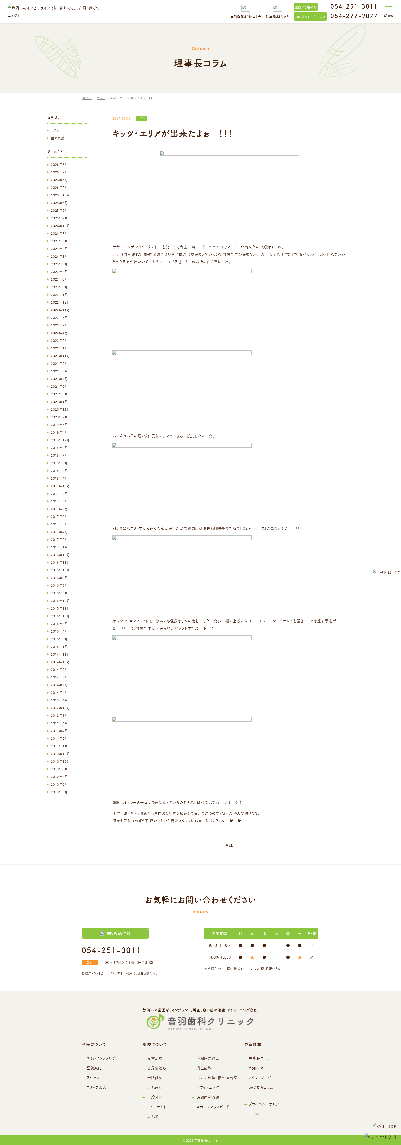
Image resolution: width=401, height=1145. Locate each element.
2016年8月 (59, 585)
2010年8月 (59, 768)
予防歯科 (155, 1077)
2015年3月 (59, 638)
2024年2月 (59, 248)
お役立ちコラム (261, 1087)
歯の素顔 (57, 138)
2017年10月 (60, 485)
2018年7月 (59, 455)
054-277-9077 (354, 16)
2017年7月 (59, 508)
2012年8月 (59, 715)
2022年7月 (59, 325)
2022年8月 (59, 317)
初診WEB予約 (118, 933)
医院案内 (94, 1068)
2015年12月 (60, 600)
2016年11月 (60, 562)
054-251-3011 (354, 6)
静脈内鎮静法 (208, 1058)
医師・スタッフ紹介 (101, 1058)
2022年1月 (59, 348)
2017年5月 (59, 524)
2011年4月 (59, 730)
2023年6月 (59, 279)
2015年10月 (60, 615)
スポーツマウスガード (213, 1107)
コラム (101, 98)
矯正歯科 (204, 1068)
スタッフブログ (260, 1077)
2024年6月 (59, 240)
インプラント (156, 1107)
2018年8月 (59, 447)
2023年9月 (59, 263)
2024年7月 (59, 233)
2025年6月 (59, 202)
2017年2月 (59, 539)
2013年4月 (59, 700)
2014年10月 (60, 661)
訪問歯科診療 (208, 1097)
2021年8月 (59, 371)
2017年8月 (59, 501)
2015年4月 (59, 631)
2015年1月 (59, 646)
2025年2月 (59, 218)
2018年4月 (59, 478)
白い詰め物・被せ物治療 (216, 1077)
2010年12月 (60, 753)
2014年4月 (59, 692)
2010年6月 (59, 784)
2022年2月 (59, 340)
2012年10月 (60, 707)
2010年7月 (59, 776)
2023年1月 (59, 294)
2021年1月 (59, 401)
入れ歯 (152, 1116)
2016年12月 (60, 554)
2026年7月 (59, 172)
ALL (229, 845)
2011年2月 (59, 738)
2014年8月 (59, 677)
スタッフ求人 (96, 1087)
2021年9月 (59, 363)
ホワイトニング (208, 1087)
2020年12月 (60, 409)
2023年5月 (59, 286)
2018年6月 (59, 462)
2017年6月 (59, 516)
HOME (87, 98)
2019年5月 (59, 424)
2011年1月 (59, 745)
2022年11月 (60, 309)
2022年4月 (59, 332)
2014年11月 (60, 654)
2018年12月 (60, 439)
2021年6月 (59, 386)
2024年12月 (60, 225)
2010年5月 (59, 791)
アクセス (93, 1077)
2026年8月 (59, 164)
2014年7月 (59, 684)
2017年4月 (59, 531)
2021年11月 (60, 355)
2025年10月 (60, 195)
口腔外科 (155, 1097)
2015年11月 (60, 608)
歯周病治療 (157, 1068)
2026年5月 (59, 187)
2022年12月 (60, 302)
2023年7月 (59, 271)
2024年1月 (59, 256)
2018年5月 (59, 470)
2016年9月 (59, 577)
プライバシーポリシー (266, 1104)
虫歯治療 (155, 1058)
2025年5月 (59, 210)
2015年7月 (59, 623)
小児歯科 (155, 1087)
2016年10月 (60, 569)
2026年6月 (59, 179)
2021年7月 (59, 378)
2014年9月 (59, 669)
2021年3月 (59, 394)
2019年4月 (59, 432)
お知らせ (256, 1068)
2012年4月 (59, 723)
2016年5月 (59, 592)
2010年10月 (60, 761)
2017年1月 (59, 547)
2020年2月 (59, 416)
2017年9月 (59, 493)
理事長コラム (259, 1058)
